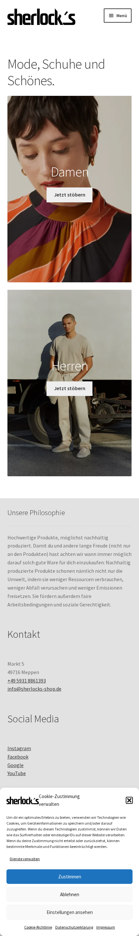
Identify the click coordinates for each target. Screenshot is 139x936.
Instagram (19, 748)
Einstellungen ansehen (70, 912)
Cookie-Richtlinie (38, 927)
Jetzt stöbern (69, 194)
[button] (129, 800)
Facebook (17, 756)
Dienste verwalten (25, 858)
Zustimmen (69, 877)
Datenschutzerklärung (74, 927)
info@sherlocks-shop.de (34, 688)
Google (15, 765)
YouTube (16, 773)
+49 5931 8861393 (26, 680)
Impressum (105, 927)
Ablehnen (69, 894)
